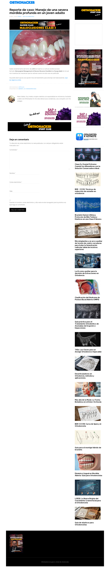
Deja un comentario (28, 16)
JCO (25, 88)
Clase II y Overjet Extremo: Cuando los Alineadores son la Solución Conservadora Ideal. (87, 166)
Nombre (12, 173)
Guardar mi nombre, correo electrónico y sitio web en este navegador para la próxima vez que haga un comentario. (37, 204)
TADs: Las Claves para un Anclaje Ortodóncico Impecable (88, 351)
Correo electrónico (15, 182)
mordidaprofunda (31, 88)
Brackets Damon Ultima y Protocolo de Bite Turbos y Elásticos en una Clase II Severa (88, 217)
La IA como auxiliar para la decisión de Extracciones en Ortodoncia (87, 273)
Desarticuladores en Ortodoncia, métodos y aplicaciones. (84, 376)
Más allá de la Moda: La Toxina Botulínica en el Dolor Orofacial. (88, 401)
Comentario (13, 150)
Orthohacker (55, 2)
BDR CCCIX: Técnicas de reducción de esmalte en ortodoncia (85, 191)
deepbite (20, 88)
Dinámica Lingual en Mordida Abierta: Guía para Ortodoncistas (88, 474)
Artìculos (21, 87)
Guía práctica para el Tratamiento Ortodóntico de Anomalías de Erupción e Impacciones (87, 325)
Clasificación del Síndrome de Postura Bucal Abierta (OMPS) (87, 298)
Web (10, 191)
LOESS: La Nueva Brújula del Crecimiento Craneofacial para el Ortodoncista (88, 501)
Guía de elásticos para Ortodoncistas (84, 524)
